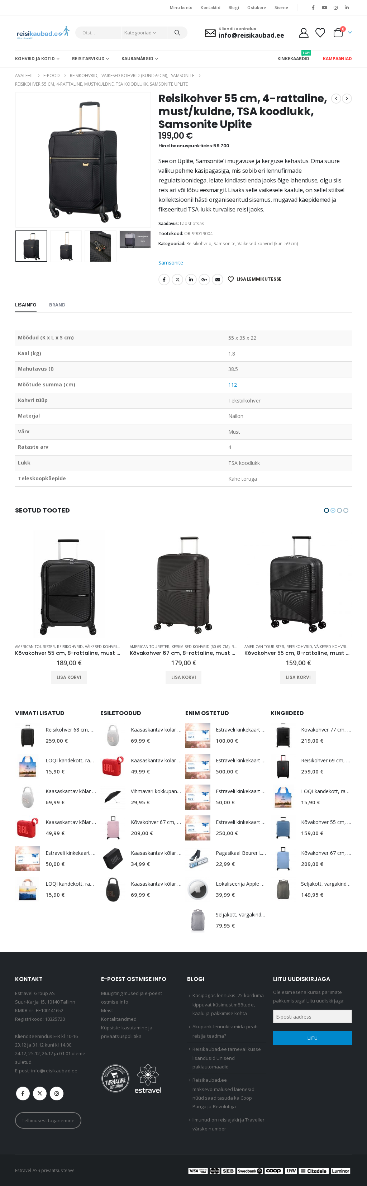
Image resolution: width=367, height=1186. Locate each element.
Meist (107, 1010)
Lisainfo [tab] (26, 304)
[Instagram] (335, 7)
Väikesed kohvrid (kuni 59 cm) (268, 243)
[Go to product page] (69, 584)
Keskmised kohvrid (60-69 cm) (86, 646)
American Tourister (35, 646)
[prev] (336, 99)
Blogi (234, 7)
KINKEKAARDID (293, 56)
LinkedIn (191, 279)
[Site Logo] (43, 33)
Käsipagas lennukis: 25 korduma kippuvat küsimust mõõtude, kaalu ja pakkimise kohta (228, 1004)
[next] (347, 99)
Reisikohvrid (198, 243)
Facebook (164, 279)
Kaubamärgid (137, 59)
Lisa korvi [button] (69, 677)
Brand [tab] (57, 304)
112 (232, 384)
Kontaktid (210, 7)
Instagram (56, 1093)
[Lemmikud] (320, 33)
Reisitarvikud (88, 59)
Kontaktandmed (119, 1019)
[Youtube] (324, 7)
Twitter (177, 279)
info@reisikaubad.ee (54, 1070)
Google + (204, 279)
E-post (217, 279)
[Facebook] (313, 7)
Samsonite (224, 243)
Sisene (282, 7)
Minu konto (181, 7)
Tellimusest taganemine (48, 1120)
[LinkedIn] (347, 7)
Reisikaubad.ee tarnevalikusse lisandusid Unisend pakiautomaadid (226, 1058)
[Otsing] (177, 33)
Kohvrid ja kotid (35, 59)
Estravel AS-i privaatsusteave (45, 1170)
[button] (16, 159)
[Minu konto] (303, 33)
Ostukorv (256, 7)
